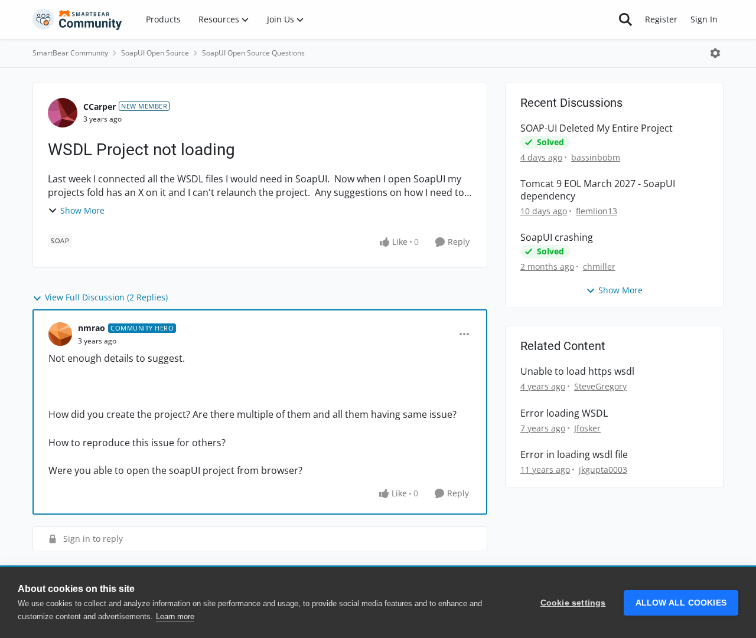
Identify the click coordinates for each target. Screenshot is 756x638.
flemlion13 (596, 211)
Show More (82, 210)
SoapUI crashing (556, 237)
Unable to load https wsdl (577, 371)
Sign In (704, 19)
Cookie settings (573, 602)
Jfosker (587, 428)
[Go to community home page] (77, 19)
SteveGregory (600, 386)
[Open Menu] (715, 53)
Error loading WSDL (564, 413)
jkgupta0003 (603, 469)
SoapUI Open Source (155, 53)
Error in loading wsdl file (574, 455)
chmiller (599, 266)
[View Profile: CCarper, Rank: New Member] (62, 112)
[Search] (625, 19)
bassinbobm (595, 157)
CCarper (99, 106)
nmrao (91, 327)
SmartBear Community (70, 53)
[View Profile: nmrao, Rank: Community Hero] (60, 334)
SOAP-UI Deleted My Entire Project (596, 128)
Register (661, 19)
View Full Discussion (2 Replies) (106, 297)
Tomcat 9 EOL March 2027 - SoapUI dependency (597, 190)
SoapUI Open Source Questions (253, 53)
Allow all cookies (681, 602)
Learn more (175, 616)
